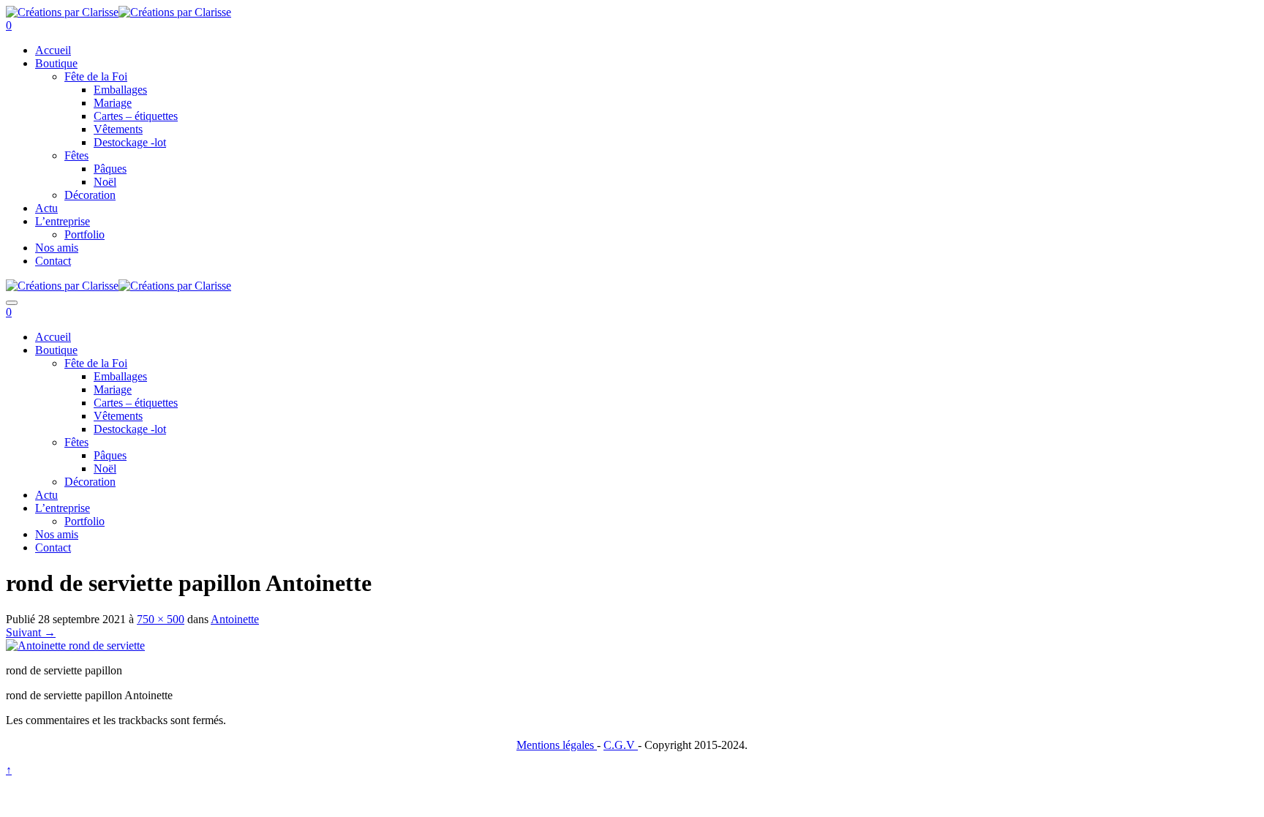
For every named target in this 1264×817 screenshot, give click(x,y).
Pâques (110, 168)
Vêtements (118, 129)
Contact (53, 261)
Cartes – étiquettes (136, 116)
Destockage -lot (130, 142)
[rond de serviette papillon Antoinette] (75, 645)
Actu (46, 208)
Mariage (113, 103)
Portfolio (84, 234)
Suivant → (31, 632)
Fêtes (76, 155)
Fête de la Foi (95, 76)
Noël (105, 182)
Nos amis (56, 247)
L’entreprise (62, 221)
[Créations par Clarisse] (62, 12)
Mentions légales (556, 745)
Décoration (90, 195)
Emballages (120, 89)
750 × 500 (160, 619)
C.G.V (620, 745)
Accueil (53, 50)
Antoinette (235, 619)
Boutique (56, 63)
